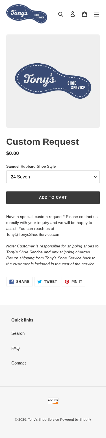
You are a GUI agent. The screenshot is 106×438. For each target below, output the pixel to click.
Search (18, 333)
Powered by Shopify (75, 420)
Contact (18, 363)
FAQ (15, 348)
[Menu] (96, 14)
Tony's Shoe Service (43, 420)
